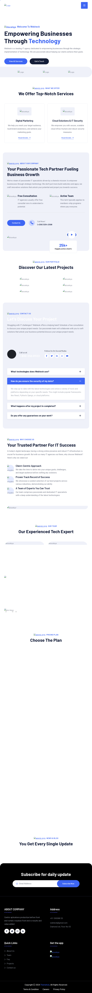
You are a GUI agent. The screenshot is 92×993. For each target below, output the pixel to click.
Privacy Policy (59, 989)
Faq (8, 959)
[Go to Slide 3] (12, 611)
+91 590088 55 (56, 918)
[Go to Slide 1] (6, 611)
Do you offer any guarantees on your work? (31, 415)
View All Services (16, 61)
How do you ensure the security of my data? (32, 381)
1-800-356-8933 (29, 356)
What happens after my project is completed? (33, 406)
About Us (10, 951)
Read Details (23, 138)
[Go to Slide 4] (16, 611)
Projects (10, 963)
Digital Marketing (24, 120)
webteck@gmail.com (58, 923)
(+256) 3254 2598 (44, 224)
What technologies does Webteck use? (30, 371)
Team (9, 955)
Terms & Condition (31, 989)
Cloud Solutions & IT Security (67, 120)
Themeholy (45, 985)
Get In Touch (39, 61)
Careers (46, 989)
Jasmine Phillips (67, 548)
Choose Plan (24, 725)
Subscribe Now (68, 884)
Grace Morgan (24, 548)
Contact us (16, 223)
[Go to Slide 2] (9, 611)
